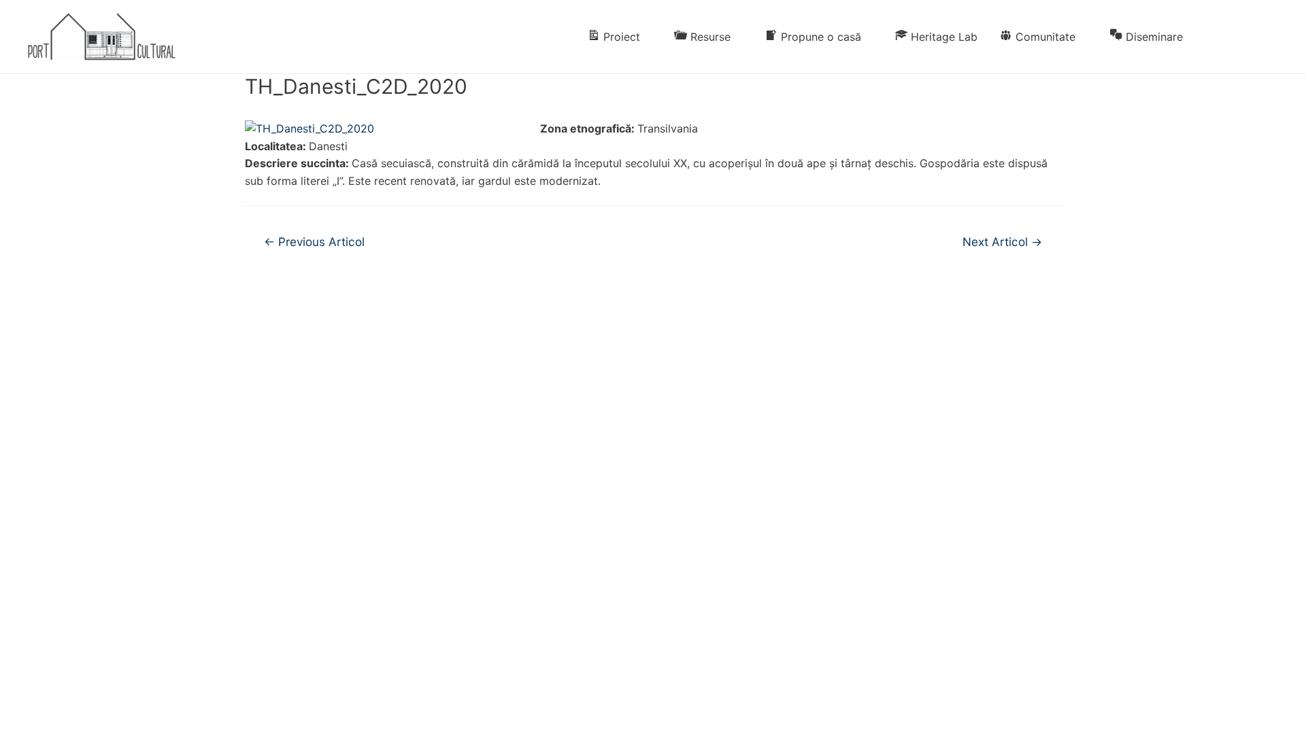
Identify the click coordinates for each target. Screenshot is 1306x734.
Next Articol (1002, 241)
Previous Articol (314, 241)
